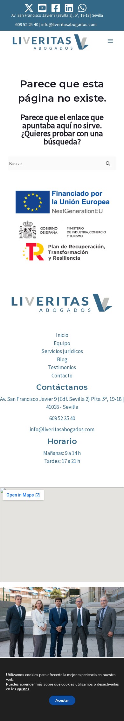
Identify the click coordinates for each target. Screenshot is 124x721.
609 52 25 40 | (28, 24)
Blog (62, 359)
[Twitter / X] (29, 8)
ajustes (23, 689)
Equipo (62, 343)
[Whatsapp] (82, 8)
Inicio (62, 335)
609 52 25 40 (62, 418)
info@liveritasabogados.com (69, 24)
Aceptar (62, 700)
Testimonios (62, 367)
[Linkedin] (69, 8)
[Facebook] (55, 8)
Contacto (62, 375)
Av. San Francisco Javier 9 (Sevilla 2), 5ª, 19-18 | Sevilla (57, 15)
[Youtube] (42, 8)
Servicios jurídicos (62, 351)
